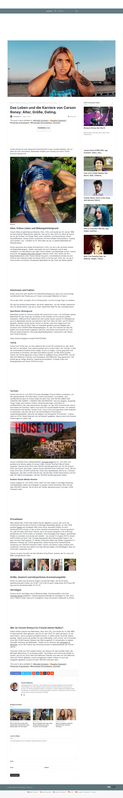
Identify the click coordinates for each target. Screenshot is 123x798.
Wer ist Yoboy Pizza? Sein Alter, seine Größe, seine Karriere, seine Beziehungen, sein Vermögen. (19, 726)
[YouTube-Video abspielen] (43, 441)
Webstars (17, 104)
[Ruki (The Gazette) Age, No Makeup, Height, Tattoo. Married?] (98, 246)
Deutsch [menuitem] (71, 793)
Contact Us (29, 789)
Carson (19, 529)
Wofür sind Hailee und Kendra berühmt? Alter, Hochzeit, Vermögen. (64, 726)
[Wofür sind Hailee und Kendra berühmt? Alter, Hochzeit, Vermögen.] (66, 716)
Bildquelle (12, 226)
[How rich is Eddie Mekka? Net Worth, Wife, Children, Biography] (98, 165)
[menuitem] (49, 12)
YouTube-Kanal (47, 464)
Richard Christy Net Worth (94, 130)
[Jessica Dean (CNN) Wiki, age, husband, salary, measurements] (98, 142)
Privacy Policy (22, 789)
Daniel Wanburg (17, 118)
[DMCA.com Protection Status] (111, 789)
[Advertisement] (61, 28)
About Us (15, 789)
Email (12, 769)
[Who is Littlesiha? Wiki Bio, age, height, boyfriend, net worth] (98, 217)
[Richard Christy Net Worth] (98, 118)
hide (47, 129)
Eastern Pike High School (31, 255)
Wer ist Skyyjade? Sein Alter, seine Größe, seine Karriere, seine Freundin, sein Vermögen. (42, 726)
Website (46, 769)
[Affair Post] (61, 5)
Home (13, 104)
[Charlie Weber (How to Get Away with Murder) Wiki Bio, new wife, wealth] (98, 189)
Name (12, 763)
